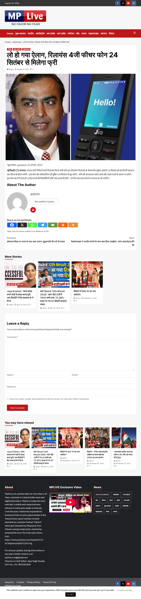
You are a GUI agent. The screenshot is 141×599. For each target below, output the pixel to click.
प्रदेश (42, 284)
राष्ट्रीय (31, 33)
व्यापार (84, 33)
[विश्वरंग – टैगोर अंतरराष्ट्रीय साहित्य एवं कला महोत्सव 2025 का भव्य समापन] (97, 437)
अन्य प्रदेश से (126, 494)
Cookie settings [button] (125, 590)
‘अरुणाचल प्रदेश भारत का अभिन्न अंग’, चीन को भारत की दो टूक (123, 454)
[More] (73, 225)
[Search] (134, 32)
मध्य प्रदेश (51, 33)
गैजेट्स (111, 33)
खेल (77, 33)
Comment (12, 337)
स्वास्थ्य (104, 33)
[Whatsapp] (32, 225)
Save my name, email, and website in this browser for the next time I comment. (50, 398)
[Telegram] (42, 225)
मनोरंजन (71, 33)
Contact (20, 582)
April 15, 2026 (55, 308)
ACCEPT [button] (70, 594)
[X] (22, 225)
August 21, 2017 (23, 69)
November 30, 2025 (96, 463)
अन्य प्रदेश (61, 33)
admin (11, 69)
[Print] (63, 225)
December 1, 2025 (90, 298)
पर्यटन (111, 500)
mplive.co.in (30, 231)
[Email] (53, 225)
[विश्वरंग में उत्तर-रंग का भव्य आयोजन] (87, 274)
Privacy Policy (33, 582)
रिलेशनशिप (125, 506)
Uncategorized (102, 494)
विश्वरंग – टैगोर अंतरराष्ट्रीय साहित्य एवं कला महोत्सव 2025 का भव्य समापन (97, 454)
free (14, 231)
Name (10, 374)
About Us (9, 582)
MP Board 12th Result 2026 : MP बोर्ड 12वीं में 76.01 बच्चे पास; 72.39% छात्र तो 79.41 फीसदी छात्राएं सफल (53, 298)
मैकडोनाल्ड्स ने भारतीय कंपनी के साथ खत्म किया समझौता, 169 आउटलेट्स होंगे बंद (102, 241)
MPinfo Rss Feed (13, 585)
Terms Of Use (49, 582)
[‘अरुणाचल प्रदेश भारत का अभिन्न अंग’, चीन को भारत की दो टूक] (124, 437)
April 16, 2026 (22, 305)
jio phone (20, 231)
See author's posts (44, 201)
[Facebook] (12, 225)
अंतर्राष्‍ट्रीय (40, 33)
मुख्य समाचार (20, 33)
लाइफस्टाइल (94, 33)
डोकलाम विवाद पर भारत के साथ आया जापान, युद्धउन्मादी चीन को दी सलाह (36, 240)
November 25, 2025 (123, 463)
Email (75, 374)
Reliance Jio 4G (42, 231)
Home (10, 33)
